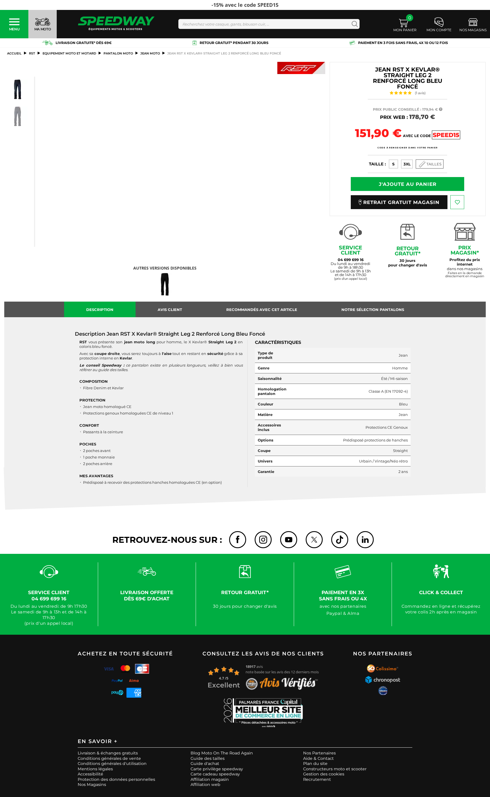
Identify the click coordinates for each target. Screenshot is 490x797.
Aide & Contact (318, 758)
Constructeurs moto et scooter (335, 768)
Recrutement (317, 779)
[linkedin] (365, 539)
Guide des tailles (208, 758)
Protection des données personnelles (116, 779)
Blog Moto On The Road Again (222, 753)
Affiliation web (205, 784)
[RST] (301, 68)
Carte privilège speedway (217, 768)
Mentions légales (95, 768)
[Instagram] (263, 539)
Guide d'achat (205, 763)
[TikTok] (339, 539)
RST (32, 53)
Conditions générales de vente (109, 758)
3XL (407, 164)
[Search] (353, 24)
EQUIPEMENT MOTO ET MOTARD (69, 53)
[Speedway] (116, 24)
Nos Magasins (92, 784)
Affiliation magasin (210, 779)
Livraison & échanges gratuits (108, 753)
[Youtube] (288, 539)
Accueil (14, 53)
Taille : (377, 164)
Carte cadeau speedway (215, 774)
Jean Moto (150, 53)
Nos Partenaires (319, 753)
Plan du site (315, 763)
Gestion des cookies (323, 774)
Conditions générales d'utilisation (112, 763)
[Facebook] (237, 539)
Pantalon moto (118, 53)
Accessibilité (90, 774)
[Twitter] (314, 539)
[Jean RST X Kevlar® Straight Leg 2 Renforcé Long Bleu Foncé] (17, 89)
